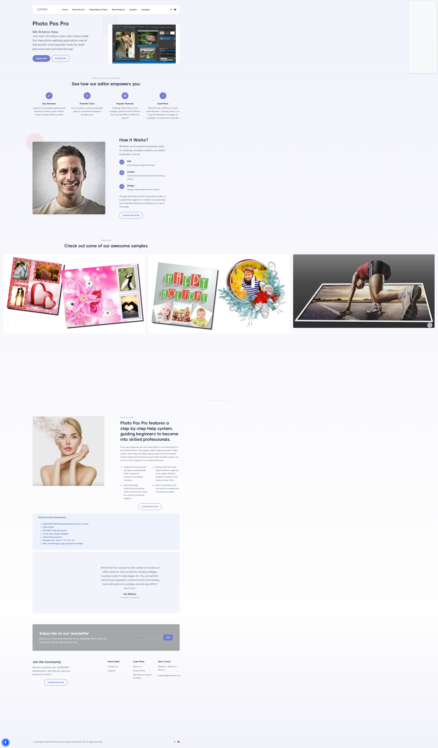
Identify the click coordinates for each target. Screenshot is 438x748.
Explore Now (41, 58)
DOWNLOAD (60, 58)
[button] (429, 325)
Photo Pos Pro (78, 9)
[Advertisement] (422, 37)
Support (111, 671)
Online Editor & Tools (98, 9)
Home (65, 9)
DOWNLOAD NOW (131, 215)
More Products (118, 9)
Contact (133, 9)
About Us (137, 666)
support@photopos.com (169, 675)
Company (145, 9)
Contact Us (113, 666)
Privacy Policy (139, 671)
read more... (130, 588)
